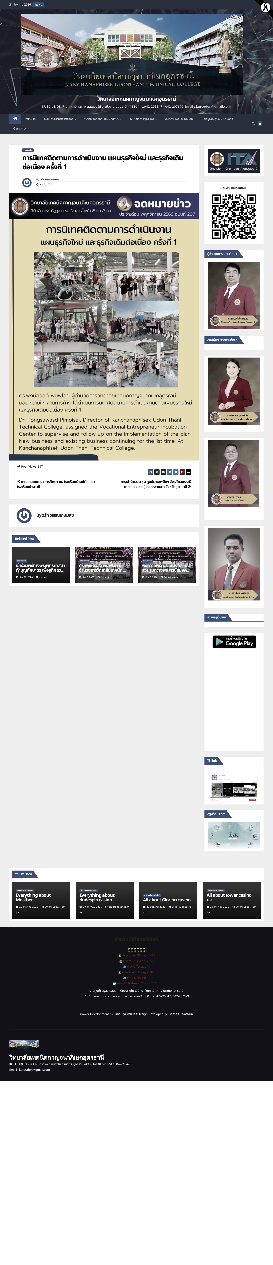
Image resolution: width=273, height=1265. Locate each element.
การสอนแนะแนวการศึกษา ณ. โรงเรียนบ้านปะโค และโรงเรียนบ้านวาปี (56, 484)
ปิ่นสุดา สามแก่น (172, 577)
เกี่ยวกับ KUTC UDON (179, 119)
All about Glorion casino (167, 900)
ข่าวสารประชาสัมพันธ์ (25, 890)
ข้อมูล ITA (20, 128)
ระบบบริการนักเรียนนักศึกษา (102, 119)
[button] (253, 124)
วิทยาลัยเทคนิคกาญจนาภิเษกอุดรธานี (136, 99)
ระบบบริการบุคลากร (142, 119)
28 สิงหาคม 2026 (220, 907)
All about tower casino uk (229, 897)
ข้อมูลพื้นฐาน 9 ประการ (218, 119)
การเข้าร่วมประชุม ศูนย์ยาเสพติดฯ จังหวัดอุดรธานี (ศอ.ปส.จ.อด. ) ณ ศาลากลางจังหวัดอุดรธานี (156, 484)
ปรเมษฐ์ (43, 577)
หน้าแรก (30, 119)
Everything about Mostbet (33, 897)
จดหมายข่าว (27, 150)
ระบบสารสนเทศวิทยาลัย (59, 119)
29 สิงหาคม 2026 (29, 907)
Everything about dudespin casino (96, 897)
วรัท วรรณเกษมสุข (49, 179)
